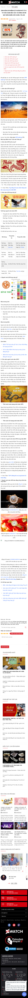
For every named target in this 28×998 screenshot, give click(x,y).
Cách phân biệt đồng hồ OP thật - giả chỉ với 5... (13, 724)
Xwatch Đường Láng (7, 972)
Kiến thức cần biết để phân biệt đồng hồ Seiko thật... (14, 733)
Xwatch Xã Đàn (19, 972)
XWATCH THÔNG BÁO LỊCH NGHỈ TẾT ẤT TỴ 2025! (14, 682)
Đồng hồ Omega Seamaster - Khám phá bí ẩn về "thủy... (14, 771)
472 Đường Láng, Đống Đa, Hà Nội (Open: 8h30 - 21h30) (8, 976)
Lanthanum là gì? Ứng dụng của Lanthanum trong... (12, 766)
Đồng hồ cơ (23, 920)
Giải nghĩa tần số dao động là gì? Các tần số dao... (13, 780)
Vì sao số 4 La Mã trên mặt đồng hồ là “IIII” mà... (13, 775)
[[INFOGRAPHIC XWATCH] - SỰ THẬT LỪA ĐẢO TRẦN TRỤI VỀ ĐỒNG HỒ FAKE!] (14, 710)
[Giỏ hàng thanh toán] (24, 2)
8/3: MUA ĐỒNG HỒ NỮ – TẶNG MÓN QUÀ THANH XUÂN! (14, 677)
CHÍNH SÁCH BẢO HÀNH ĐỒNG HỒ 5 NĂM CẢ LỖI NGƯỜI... (13, 672)
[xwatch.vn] (14, 931)
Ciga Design (17, 920)
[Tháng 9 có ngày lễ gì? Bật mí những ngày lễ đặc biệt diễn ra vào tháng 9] (7, 802)
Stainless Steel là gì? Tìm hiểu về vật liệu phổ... (13, 785)
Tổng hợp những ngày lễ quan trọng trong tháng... (7, 833)
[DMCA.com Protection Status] (19, 949)
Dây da (2, 921)
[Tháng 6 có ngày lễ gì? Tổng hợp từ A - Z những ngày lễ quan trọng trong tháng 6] (20, 802)
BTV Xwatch (12, 20)
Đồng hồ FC (3, 920)
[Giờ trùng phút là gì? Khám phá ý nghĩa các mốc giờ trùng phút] (20, 826)
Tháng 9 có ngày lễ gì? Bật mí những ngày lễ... (6, 809)
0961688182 (12, 892)
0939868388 (6, 980)
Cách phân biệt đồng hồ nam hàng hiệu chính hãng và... (14, 738)
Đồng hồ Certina (10, 920)
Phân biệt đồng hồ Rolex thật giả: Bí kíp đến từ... (13, 729)
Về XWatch (4, 913)
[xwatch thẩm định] (14, 940)
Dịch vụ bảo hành (20, 980)
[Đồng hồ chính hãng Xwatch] (14, 2)
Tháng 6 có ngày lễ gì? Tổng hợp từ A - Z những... (20, 809)
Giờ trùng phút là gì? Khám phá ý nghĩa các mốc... (20, 833)
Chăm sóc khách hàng (7, 909)
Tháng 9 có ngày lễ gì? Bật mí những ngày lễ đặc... (14, 691)
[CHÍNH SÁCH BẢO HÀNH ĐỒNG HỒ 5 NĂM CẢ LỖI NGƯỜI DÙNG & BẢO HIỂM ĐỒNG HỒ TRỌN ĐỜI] (14, 663)
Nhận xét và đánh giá (6, 630)
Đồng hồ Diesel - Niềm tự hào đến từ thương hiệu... (14, 687)
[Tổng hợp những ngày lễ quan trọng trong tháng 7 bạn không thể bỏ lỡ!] (7, 826)
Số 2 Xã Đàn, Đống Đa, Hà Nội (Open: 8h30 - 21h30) (21, 975)
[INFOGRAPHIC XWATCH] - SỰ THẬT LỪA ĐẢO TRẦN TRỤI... (13, 719)
